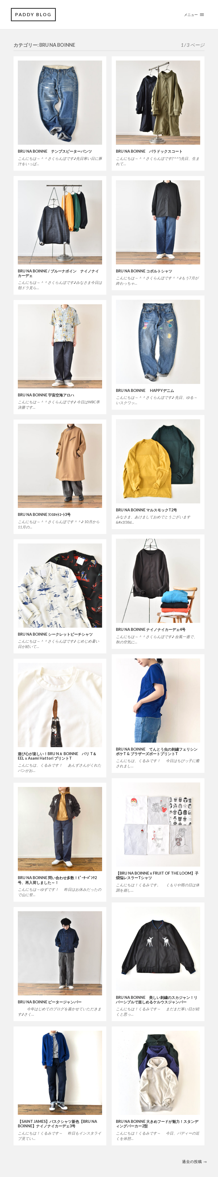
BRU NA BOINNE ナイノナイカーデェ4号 (151, 629)
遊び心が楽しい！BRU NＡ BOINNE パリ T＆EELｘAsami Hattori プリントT (57, 755)
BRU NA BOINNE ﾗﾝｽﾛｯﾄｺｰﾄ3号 (44, 514)
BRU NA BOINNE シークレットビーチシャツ (55, 634)
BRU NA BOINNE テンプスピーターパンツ (55, 151)
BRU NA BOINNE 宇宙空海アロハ (46, 395)
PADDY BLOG (33, 14)
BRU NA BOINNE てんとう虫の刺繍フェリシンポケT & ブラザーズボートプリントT (157, 751)
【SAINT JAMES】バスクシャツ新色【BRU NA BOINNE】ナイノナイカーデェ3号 (57, 1123)
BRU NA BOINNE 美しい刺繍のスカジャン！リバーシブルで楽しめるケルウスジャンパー (157, 999)
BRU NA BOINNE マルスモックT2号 (146, 510)
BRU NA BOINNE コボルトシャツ (144, 271)
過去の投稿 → (194, 1161)
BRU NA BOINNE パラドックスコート (151, 151)
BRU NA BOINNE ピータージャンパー (50, 1002)
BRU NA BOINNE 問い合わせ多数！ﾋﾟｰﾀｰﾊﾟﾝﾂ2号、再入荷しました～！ (57, 879)
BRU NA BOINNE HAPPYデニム (145, 390)
